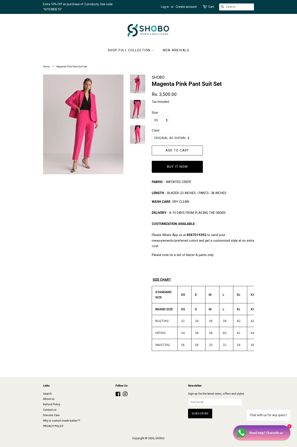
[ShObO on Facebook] (117, 395)
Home (46, 66)
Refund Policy (51, 404)
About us (49, 398)
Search (47, 393)
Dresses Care (51, 415)
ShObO (159, 438)
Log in (165, 6)
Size (155, 113)
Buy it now (177, 167)
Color (156, 130)
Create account (186, 6)
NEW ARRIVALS (176, 50)
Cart (211, 6)
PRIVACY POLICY (53, 426)
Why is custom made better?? (61, 420)
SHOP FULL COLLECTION (130, 50)
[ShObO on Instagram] (125, 395)
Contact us (50, 409)
